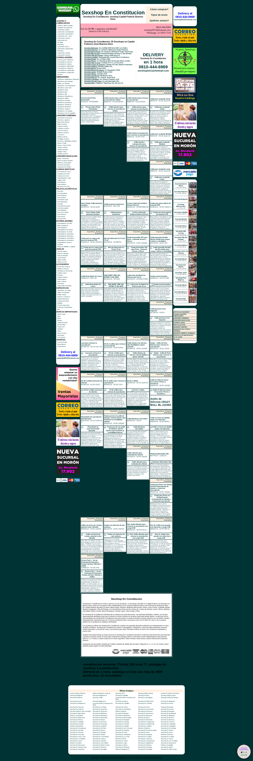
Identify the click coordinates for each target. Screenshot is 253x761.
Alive (58, 316)
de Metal (60, 244)
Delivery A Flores (120, 738)
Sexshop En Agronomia (77, 713)
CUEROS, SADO (179, 322)
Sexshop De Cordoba (145, 703)
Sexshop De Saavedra (100, 709)
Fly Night (60, 42)
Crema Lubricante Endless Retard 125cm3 (137, 204)
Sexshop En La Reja (167, 736)
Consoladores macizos (64, 62)
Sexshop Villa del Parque (93, 55)
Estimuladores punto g (64, 242)
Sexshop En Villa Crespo (169, 749)
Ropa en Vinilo (61, 143)
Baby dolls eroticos (63, 122)
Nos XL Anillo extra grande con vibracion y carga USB (160, 526)
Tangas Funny (62, 151)
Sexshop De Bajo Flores (146, 701)
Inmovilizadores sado (64, 178)
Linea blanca (61, 182)
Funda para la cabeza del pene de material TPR (90, 239)
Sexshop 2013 (120, 693)
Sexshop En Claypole (99, 726)
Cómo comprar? (159, 9)
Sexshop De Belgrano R (77, 703)
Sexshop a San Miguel (145, 697)
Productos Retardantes (64, 307)
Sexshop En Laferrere (145, 738)
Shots (59, 331)
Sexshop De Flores (167, 703)
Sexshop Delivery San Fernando (80, 711)
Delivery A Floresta (167, 734)
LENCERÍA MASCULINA (182, 320)
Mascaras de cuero (63, 186)
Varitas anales (61, 260)
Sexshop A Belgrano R (100, 695)
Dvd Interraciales (62, 208)
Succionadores (62, 227)
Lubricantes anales (63, 29)
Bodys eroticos (62, 124)
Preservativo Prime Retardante (88, 99)
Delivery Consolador (76, 715)
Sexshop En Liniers (121, 741)
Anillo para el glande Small (160, 99)
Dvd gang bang (62, 202)
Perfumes (60, 51)
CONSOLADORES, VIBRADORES (180, 315)
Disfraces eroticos (63, 132)
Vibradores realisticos (64, 104)
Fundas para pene (63, 301)
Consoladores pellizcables (65, 66)
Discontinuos (61, 344)
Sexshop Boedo (90, 59)
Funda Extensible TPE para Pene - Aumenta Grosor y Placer (137, 239)
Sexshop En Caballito (77, 722)
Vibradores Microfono (64, 107)
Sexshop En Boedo (99, 719)
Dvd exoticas (61, 197)
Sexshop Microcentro (92, 53)
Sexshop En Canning (122, 722)
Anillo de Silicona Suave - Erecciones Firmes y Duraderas (159, 382)
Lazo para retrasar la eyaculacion (89, 344)
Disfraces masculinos (64, 162)
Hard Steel (60, 335)
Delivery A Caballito (167, 745)
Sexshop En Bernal (76, 719)
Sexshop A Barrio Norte (145, 693)
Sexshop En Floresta (76, 732)
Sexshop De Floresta (77, 707)
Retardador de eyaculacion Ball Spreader (91, 418)
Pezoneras (60, 283)
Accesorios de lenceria (64, 118)
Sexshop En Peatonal (122, 747)
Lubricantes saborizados (65, 48)
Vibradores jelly (62, 92)
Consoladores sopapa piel (65, 72)
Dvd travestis (61, 218)
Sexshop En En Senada (168, 728)
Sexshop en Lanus (167, 738)
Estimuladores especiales (65, 234)
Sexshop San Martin (91, 76)
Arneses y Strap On (63, 297)
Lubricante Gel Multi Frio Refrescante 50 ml (136, 276)
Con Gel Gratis (62, 342)
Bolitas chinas (61, 294)
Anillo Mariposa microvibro (137, 419)
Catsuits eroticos (62, 126)
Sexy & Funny (61, 333)
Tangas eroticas (62, 147)
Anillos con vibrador (63, 83)
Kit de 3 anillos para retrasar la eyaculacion (115, 345)
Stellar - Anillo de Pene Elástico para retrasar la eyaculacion (159, 345)
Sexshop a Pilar (98, 697)
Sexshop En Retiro (167, 747)
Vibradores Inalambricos (65, 96)
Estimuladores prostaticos (65, 240)
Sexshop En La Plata (144, 736)
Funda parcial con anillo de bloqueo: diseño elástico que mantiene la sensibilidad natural (115, 418)
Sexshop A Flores (143, 695)
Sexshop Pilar (89, 83)
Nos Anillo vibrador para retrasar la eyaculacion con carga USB (137, 526)
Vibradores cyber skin (64, 88)
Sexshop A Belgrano (76, 695)
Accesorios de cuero (64, 171)
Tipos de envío (159, 15)
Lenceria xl (60, 134)
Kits (58, 309)
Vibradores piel (62, 94)
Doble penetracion (63, 299)
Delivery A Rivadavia (76, 726)
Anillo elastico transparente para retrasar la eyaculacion (138, 134)
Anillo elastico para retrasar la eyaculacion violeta (114, 99)
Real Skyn (60, 44)
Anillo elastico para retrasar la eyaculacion (137, 99)
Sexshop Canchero (121, 701)
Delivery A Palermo (144, 728)
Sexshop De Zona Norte (146, 709)
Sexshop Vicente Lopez (93, 81)
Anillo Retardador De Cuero (91, 276)
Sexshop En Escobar (77, 730)
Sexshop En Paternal (99, 747)
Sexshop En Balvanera (100, 715)
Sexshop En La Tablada (77, 738)
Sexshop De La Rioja (99, 707)
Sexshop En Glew (166, 732)
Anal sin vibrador (62, 255)
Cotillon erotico (62, 273)
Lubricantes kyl (62, 40)
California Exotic (62, 322)
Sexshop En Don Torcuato (123, 728)
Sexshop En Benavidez (100, 717)
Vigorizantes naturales (64, 285)
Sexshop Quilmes (90, 66)
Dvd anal (60, 191)
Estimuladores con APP (64, 223)
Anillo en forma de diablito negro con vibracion (160, 419)
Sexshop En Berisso (167, 717)
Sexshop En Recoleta (145, 747)
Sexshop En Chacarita (100, 724)
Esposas (60, 275)
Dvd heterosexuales (63, 206)
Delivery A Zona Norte (100, 722)
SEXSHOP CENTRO (180, 327)
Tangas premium (62, 149)
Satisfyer (60, 329)
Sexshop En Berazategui (123, 717)
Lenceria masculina (63, 165)
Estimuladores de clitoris (65, 229)
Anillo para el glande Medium (161, 134)
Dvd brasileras (62, 195)
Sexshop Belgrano (91, 48)
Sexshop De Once (144, 707)
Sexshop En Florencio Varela (147, 730)
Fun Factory (61, 337)
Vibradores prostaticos (64, 102)
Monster (60, 74)
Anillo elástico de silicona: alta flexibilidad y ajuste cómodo (137, 345)
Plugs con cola (62, 262)
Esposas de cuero (63, 176)
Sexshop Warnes (90, 78)
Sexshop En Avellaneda (168, 713)
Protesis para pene (63, 305)
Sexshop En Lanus (76, 741)
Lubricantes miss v (63, 46)
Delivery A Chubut (75, 743)
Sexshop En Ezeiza (99, 730)
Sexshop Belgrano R (99, 701)
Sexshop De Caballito (122, 703)
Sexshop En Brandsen (145, 719)
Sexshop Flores (90, 61)
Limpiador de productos (64, 27)
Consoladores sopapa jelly (65, 70)
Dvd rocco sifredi (62, 212)
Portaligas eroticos (63, 139)
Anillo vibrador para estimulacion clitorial (135, 454)
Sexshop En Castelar (77, 724)
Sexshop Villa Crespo (92, 63)
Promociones (61, 346)
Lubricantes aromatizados (65, 32)
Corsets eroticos (62, 130)
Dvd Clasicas (61, 214)
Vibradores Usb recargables (66, 113)
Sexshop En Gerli (143, 732)
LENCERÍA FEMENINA (181, 318)
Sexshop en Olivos (121, 745)
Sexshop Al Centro (76, 701)
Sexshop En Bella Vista (77, 717)
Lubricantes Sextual (63, 55)
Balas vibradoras (62, 225)
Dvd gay (60, 204)
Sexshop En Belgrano (168, 715)
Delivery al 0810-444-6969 (68, 353)
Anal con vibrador (63, 253)
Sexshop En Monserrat (168, 743)
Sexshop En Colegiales (168, 726)
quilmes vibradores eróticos (101, 693)
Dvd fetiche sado (62, 199)
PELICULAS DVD (179, 325)
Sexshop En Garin (121, 732)
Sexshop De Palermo (77, 709)
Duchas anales (62, 251)
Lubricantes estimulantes (65, 34)
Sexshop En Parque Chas (78, 747)
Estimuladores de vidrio (64, 232)
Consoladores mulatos (64, 64)
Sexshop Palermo (91, 50)
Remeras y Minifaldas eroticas (67, 141)
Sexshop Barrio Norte (92, 52)
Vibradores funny (62, 90)
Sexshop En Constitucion (113, 12)
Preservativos (61, 279)
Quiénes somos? (159, 20)
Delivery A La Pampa (99, 732)
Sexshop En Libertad (99, 741)
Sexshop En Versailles (100, 749)
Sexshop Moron (90, 68)
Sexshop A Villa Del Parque (169, 697)
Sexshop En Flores (167, 730)
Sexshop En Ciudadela (168, 724)
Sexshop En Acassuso (100, 711)
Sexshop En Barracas (145, 715)
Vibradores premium (63, 100)
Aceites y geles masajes (65, 25)
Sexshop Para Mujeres (181, 279)
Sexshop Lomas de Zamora (94, 65)
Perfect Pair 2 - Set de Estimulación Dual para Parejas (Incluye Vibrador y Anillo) (91, 563)
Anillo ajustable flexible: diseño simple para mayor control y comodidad (160, 239)
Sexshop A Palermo (76, 697)
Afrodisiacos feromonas (64, 271)
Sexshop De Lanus (121, 707)
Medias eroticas (62, 137)
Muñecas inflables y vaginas (66, 246)
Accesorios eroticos (63, 266)
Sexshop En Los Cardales (169, 741)
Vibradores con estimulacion (66, 85)
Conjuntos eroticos (63, 128)
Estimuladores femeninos (65, 236)
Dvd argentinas (62, 193)
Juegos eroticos (62, 277)
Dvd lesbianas (61, 210)
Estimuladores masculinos (65, 238)
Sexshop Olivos (90, 74)
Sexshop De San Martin (123, 709)
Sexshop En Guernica (77, 734)
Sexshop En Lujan (121, 743)
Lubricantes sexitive (63, 53)
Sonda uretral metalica (158, 276)
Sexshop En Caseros (168, 722)
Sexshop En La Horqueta (101, 736)
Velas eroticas (61, 281)
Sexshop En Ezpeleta (122, 730)
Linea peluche (61, 184)
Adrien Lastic (61, 314)
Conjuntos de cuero (63, 174)
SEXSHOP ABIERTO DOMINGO (184, 333)
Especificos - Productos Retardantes (95, 92)
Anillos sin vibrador (63, 292)
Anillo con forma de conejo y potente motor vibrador (91, 526)
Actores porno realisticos (65, 60)
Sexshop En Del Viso (99, 728)
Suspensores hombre (64, 167)
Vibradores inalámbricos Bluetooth (68, 79)
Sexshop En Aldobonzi (100, 713)
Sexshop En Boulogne (122, 719)
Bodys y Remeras (63, 158)
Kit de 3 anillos (132, 381)
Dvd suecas (61, 216)
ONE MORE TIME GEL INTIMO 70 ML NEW (112, 276)
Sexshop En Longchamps (146, 741)
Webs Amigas (126, 691)
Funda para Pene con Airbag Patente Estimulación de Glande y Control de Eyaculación (161, 487)
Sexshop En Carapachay (146, 722)
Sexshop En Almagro (122, 713)
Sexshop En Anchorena (145, 713)
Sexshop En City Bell (122, 724)
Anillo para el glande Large (160, 169)
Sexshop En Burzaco (167, 719)
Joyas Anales (61, 257)
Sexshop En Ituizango (145, 734)
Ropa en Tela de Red (64, 145)
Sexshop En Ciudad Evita (146, 724)
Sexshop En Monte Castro (101, 745)
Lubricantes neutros (63, 38)
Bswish (59, 320)
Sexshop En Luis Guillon (100, 743)
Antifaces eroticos (63, 269)
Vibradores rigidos (63, 98)
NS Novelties (61, 324)
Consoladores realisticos (65, 68)
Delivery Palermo (120, 711)
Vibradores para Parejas (65, 81)
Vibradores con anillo (64, 290)
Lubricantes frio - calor (64, 36)
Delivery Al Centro (144, 717)
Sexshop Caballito (91, 57)
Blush (59, 318)
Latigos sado (61, 180)
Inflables (60, 303)
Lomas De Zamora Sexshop (170, 693)
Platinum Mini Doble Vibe (159, 454)
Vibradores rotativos (63, 109)
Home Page (84, 89)
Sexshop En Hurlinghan (122, 734)
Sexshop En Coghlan (122, 726)
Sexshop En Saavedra (77, 749)
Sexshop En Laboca (99, 738)
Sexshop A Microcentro (168, 695)
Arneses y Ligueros (63, 120)
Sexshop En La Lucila (122, 736)
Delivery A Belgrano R (122, 749)
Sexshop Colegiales (91, 79)
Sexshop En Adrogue (167, 711)
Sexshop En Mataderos (145, 743)
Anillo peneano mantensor (114, 204)
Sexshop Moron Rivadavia (94, 70)
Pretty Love (61, 327)
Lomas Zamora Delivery (77, 693)
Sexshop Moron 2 (180, 292)
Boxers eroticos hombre (65, 160)
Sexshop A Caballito (121, 695)
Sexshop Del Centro (167, 709)
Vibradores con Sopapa (64, 111)
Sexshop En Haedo (99, 734)
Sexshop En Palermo (145, 745)
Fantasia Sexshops (167, 707)
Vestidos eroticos (62, 153)
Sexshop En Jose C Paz (78, 736)
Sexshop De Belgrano (168, 701)
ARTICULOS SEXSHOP (181, 312)
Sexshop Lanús (90, 72)
